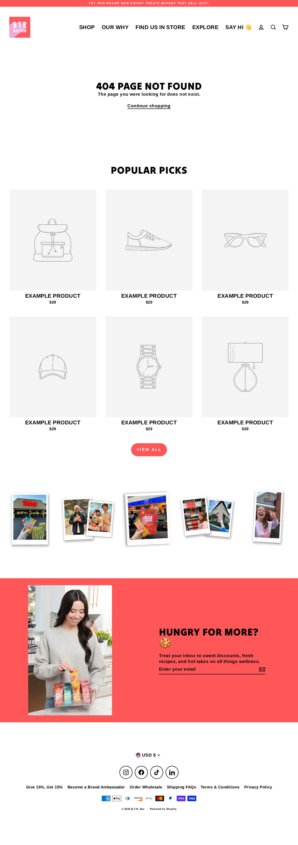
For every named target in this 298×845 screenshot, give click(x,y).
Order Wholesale (146, 787)
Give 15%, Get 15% (44, 787)
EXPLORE (205, 27)
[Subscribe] (261, 670)
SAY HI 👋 (238, 27)
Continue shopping (148, 105)
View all (149, 449)
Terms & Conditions (220, 787)
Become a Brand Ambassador (96, 787)
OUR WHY (115, 27)
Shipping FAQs (181, 787)
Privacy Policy (258, 787)
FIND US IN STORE (160, 27)
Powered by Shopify (163, 809)
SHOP (87, 27)
